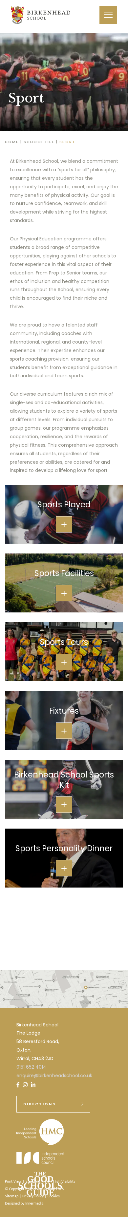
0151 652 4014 (31, 1067)
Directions (39, 1104)
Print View (13, 1182)
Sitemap (11, 1196)
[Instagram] (25, 1085)
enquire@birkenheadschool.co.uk (54, 1075)
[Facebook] (18, 1085)
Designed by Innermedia (24, 1204)
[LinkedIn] (33, 1085)
